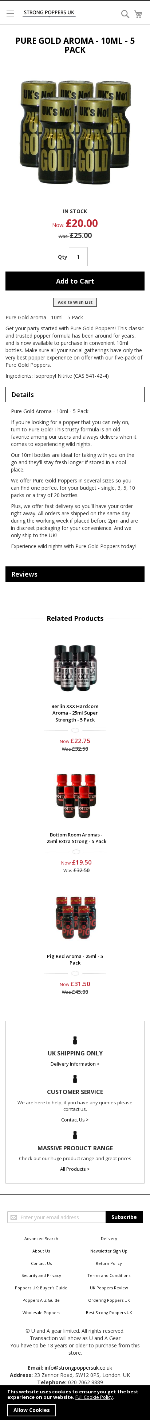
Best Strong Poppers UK (109, 1312)
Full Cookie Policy (94, 1397)
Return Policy (109, 1263)
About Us (41, 1251)
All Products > (75, 1169)
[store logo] (49, 14)
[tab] (75, 394)
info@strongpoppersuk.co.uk (78, 1367)
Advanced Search (41, 1238)
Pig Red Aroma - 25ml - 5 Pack (75, 959)
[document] (75, 1402)
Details (22, 394)
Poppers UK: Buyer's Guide (41, 1287)
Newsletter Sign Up (108, 1251)
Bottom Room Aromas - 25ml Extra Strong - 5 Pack (76, 838)
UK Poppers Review (109, 1287)
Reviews (24, 574)
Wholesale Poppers (41, 1312)
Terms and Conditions (108, 1275)
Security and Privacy (41, 1275)
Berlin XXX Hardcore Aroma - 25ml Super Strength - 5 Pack (75, 713)
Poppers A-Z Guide (41, 1300)
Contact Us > (75, 1119)
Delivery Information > (75, 1064)
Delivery (109, 1238)
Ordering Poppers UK (109, 1300)
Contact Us (41, 1263)
